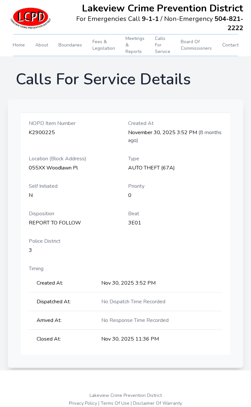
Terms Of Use (115, 403)
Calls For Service (162, 45)
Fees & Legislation (103, 45)
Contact (230, 45)
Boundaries (70, 45)
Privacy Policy (83, 403)
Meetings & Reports (135, 45)
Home (19, 45)
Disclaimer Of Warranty (157, 403)
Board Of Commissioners (196, 45)
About (41, 45)
